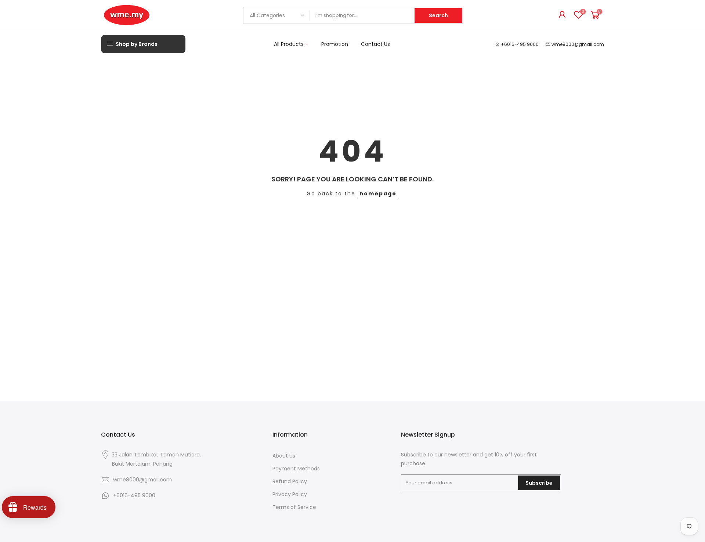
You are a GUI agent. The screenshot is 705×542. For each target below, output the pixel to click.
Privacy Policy (289, 494)
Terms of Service (294, 507)
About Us (283, 455)
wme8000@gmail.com (578, 44)
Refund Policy (289, 481)
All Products (289, 44)
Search (438, 15)
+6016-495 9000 (520, 44)
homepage (378, 193)
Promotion (334, 44)
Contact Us (375, 44)
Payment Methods (296, 468)
